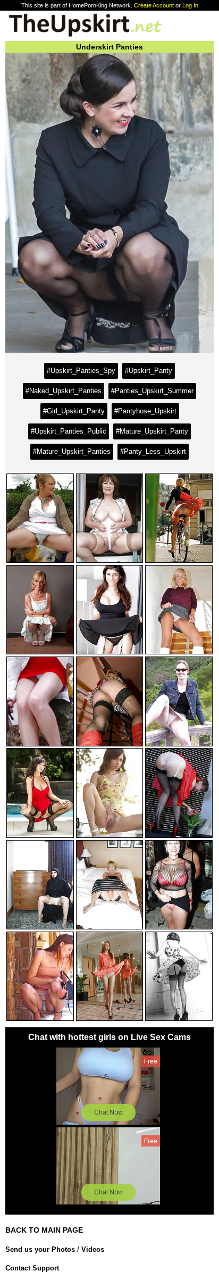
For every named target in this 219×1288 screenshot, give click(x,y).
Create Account (154, 5)
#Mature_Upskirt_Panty (152, 431)
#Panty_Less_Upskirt (153, 451)
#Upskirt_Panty (148, 371)
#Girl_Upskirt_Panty (74, 411)
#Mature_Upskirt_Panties (72, 451)
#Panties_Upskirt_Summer (152, 391)
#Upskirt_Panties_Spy (81, 371)
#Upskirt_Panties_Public (68, 431)
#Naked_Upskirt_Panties (64, 391)
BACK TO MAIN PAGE (44, 1230)
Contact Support (32, 1268)
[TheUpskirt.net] (85, 35)
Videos (92, 1249)
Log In (190, 5)
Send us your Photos (40, 1249)
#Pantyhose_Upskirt (145, 411)
